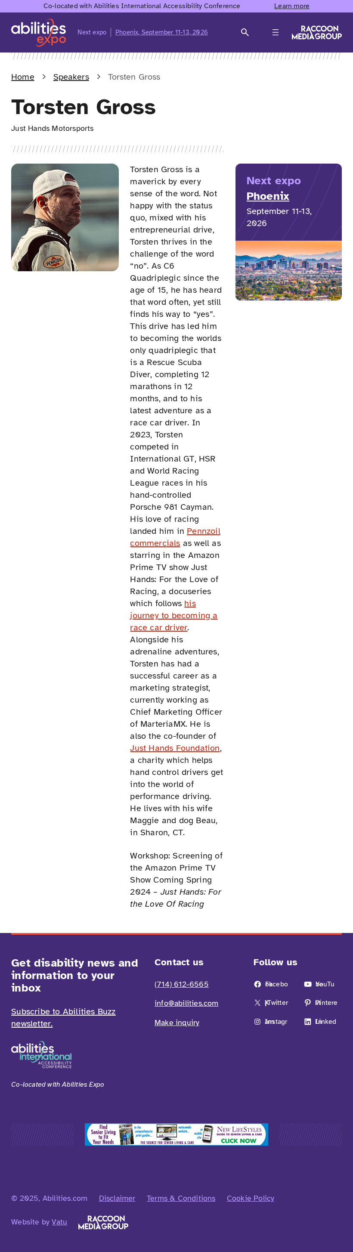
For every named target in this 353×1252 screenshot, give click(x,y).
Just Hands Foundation (175, 748)
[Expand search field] (245, 32)
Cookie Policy (251, 1198)
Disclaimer (117, 1198)
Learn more (292, 6)
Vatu (59, 1222)
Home (22, 76)
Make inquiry (177, 1022)
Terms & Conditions (181, 1198)
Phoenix (268, 196)
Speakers (71, 76)
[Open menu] (275, 32)
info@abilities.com (187, 1003)
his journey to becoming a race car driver (173, 615)
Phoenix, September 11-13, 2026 (161, 32)
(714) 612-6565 (182, 984)
